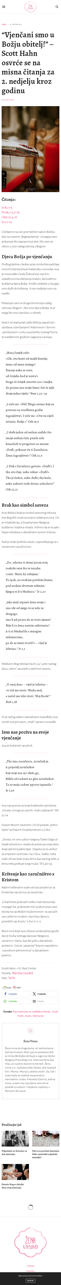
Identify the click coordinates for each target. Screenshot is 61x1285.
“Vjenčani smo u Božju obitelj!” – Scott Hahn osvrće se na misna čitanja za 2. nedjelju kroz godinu (28, 62)
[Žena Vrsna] (30, 7)
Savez (28, 1015)
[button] (16, 994)
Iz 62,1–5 (7, 207)
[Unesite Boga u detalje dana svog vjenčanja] (15, 1172)
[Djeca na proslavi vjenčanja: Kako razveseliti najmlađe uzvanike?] (46, 1139)
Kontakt (30, 1271)
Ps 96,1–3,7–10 (11, 212)
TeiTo (11, 978)
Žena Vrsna (9, 100)
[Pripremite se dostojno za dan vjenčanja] (15, 1139)
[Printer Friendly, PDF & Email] (12, 988)
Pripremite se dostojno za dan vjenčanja (14, 1152)
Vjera (4, 24)
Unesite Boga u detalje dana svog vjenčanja (13, 1186)
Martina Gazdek (22, 973)
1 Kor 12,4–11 (9, 217)
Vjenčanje (38, 1015)
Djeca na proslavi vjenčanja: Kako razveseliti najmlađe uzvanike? (45, 1154)
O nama (30, 1266)
